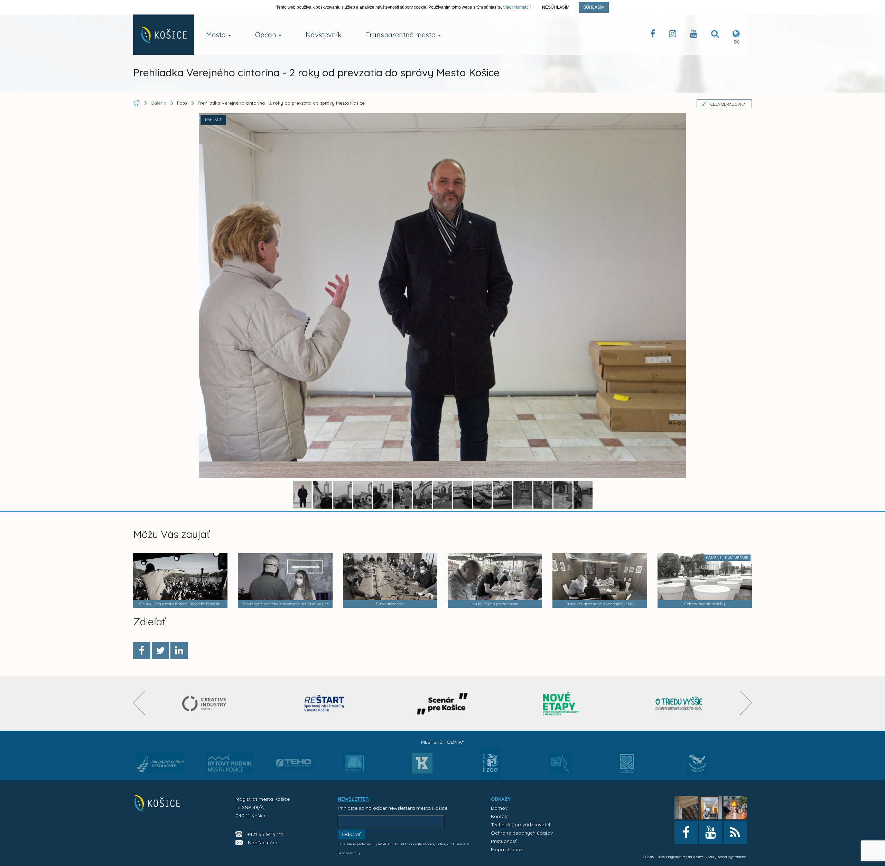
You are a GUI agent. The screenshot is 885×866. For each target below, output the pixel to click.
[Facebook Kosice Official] (652, 35)
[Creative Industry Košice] (206, 703)
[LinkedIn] (179, 650)
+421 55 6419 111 (265, 834)
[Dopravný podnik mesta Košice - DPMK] (161, 765)
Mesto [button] (216, 34)
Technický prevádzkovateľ (520, 824)
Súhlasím (594, 7)
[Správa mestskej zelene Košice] (560, 765)
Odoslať (351, 834)
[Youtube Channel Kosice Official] (693, 35)
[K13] (422, 765)
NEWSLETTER (353, 799)
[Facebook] (141, 650)
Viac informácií (517, 7)
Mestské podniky (442, 742)
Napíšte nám (262, 842)
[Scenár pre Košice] (443, 703)
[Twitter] (160, 650)
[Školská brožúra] (679, 703)
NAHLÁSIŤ (213, 119)
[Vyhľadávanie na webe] (715, 35)
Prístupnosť (504, 841)
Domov (499, 808)
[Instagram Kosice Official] (672, 35)
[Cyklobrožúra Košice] (561, 703)
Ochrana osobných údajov (522, 833)
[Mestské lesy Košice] (354, 765)
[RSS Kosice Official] (735, 832)
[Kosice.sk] (163, 35)
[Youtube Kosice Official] (710, 832)
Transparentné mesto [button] (401, 34)
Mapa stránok (507, 849)
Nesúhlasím (555, 7)
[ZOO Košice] (490, 777)
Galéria (159, 103)
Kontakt (500, 816)
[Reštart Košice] (324, 703)
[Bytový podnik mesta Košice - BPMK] (229, 765)
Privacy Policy (434, 844)
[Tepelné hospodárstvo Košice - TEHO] (294, 757)
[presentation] (139, 703)
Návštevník (324, 34)
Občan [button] (266, 34)
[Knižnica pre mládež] (698, 767)
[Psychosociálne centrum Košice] (627, 767)
